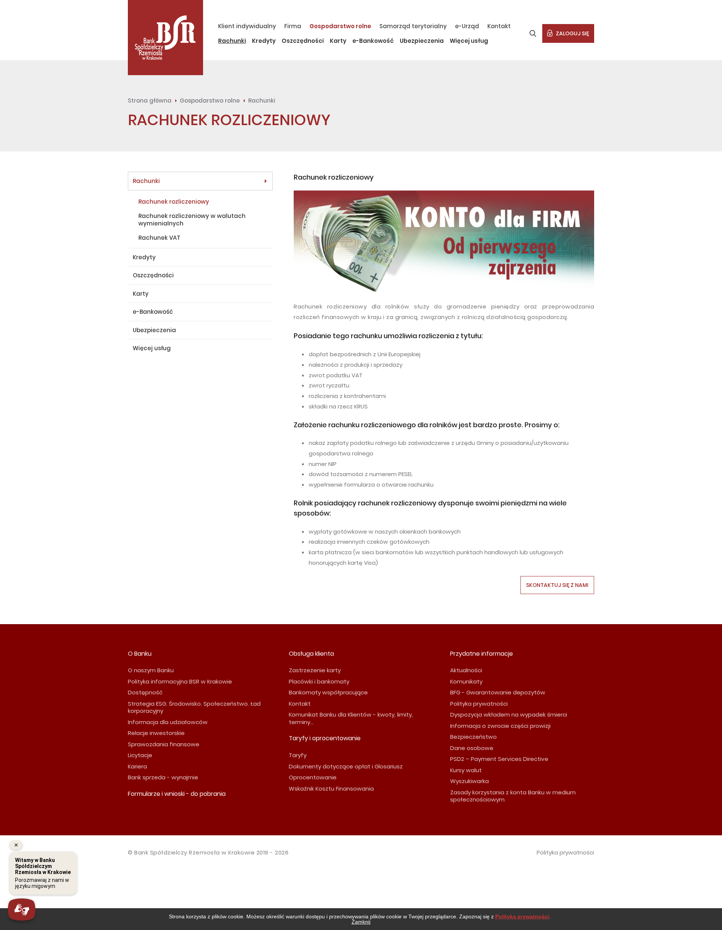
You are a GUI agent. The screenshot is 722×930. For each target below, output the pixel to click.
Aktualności (466, 670)
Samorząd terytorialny (413, 26)
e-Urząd (467, 26)
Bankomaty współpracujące (328, 692)
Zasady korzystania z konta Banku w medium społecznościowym (513, 796)
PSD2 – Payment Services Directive (499, 759)
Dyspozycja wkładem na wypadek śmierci (508, 714)
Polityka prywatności (479, 704)
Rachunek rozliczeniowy (173, 202)
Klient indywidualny (247, 26)
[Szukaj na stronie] (532, 33)
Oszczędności (303, 41)
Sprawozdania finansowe (163, 744)
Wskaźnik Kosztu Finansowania (331, 788)
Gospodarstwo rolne (340, 26)
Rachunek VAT (159, 238)
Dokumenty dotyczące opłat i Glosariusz (346, 766)
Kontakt (499, 26)
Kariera (137, 766)
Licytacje (140, 755)
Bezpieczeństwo (473, 737)
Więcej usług (469, 41)
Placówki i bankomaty (319, 681)
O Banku (140, 653)
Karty (338, 41)
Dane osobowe (471, 748)
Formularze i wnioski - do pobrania (177, 793)
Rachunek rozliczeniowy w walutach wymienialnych (192, 219)
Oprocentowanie (313, 777)
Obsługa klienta (311, 653)
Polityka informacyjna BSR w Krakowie (180, 681)
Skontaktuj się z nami (557, 585)
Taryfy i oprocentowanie (325, 738)
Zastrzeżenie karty (315, 670)
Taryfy (297, 755)
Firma (292, 26)
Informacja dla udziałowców (168, 722)
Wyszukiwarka (469, 781)
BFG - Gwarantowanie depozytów (497, 692)
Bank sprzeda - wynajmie (163, 777)
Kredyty (264, 41)
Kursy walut (466, 770)
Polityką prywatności (522, 916)
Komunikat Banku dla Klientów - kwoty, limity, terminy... (351, 718)
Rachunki (232, 41)
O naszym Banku (151, 670)
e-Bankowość (373, 41)
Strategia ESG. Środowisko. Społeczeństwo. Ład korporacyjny (194, 707)
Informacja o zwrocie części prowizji (500, 726)
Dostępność (145, 692)
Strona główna (149, 100)
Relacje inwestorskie (156, 733)
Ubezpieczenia (422, 41)
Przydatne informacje (481, 653)
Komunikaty (466, 681)
